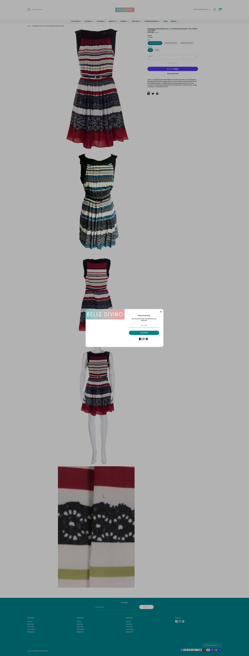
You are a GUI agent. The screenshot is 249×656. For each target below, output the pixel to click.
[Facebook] (140, 339)
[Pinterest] (147, 339)
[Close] (161, 311)
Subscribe (144, 333)
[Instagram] (143, 339)
